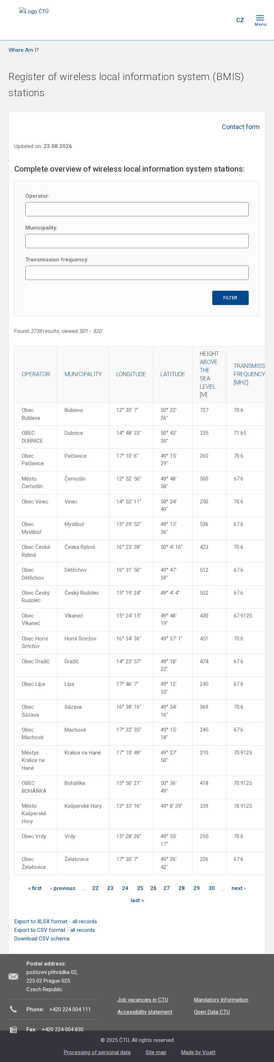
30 (211, 888)
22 (95, 888)
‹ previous (62, 888)
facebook (179, 20)
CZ (240, 20)
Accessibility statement (144, 1012)
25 (140, 888)
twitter (191, 20)
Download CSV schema (42, 938)
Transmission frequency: (56, 259)
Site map (156, 1052)
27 (166, 888)
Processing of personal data (97, 1052)
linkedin (204, 20)
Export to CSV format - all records (54, 930)
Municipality (83, 374)
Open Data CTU (212, 1012)
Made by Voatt (198, 1052)
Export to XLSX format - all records (55, 921)
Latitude (173, 374)
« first (35, 888)
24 (125, 888)
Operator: (37, 196)
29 (196, 888)
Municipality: (41, 228)
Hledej (221, 20)
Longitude (131, 374)
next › (239, 888)
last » (137, 900)
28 (181, 888)
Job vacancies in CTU (142, 1000)
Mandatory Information (221, 1000)
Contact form (241, 127)
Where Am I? (24, 50)
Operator (36, 374)
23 (110, 888)
